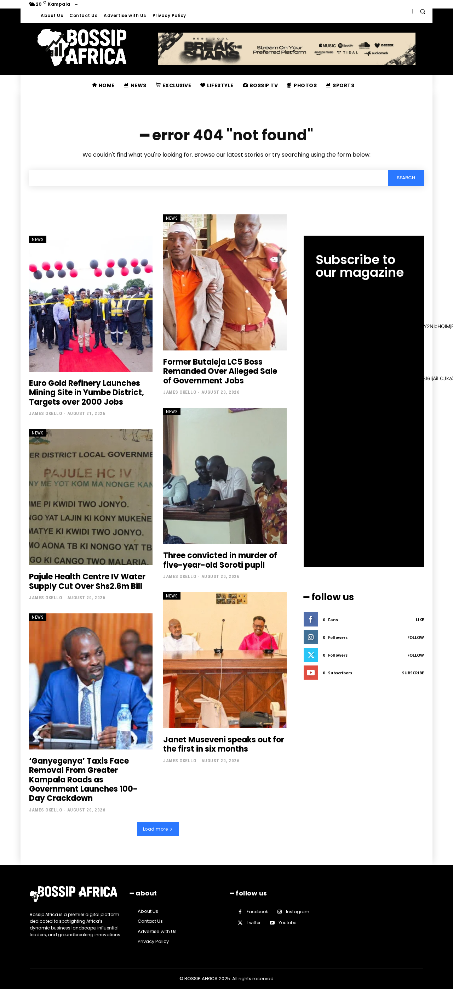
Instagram (297, 912)
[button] (422, 11)
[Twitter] (240, 922)
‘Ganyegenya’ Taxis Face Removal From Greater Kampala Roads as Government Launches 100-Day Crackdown (83, 779)
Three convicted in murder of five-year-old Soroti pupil (220, 560)
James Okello (45, 413)
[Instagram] (279, 911)
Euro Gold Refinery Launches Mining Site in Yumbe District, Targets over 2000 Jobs (86, 393)
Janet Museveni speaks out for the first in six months (223, 744)
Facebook (257, 912)
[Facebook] (240, 911)
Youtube (287, 923)
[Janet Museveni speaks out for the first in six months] (225, 660)
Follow (415, 637)
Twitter (253, 923)
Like (420, 619)
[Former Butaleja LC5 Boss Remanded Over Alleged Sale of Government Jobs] (225, 282)
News (38, 239)
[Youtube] (272, 922)
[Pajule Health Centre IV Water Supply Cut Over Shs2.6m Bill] (91, 497)
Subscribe (413, 672)
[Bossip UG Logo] (82, 47)
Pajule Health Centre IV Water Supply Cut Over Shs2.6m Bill (87, 581)
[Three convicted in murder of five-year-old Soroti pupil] (225, 476)
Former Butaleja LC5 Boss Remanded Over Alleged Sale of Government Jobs (220, 371)
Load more (155, 829)
